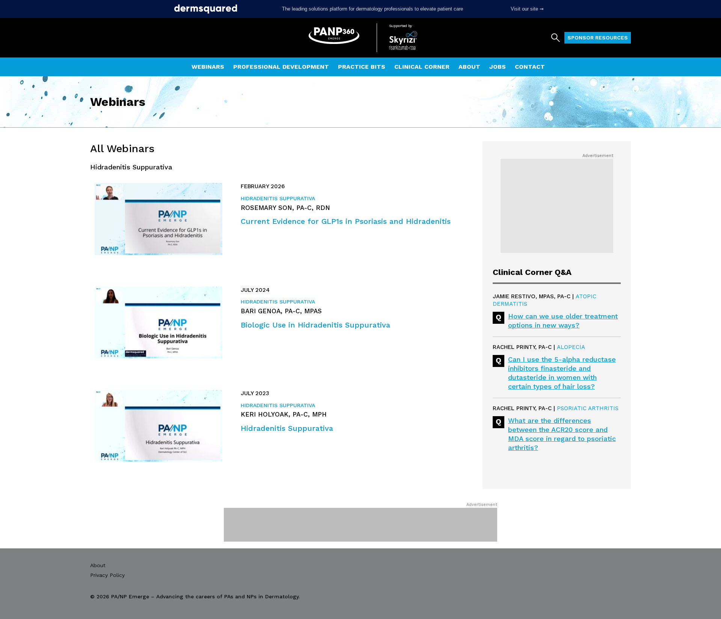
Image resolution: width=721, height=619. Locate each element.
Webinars (208, 66)
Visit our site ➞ (527, 9)
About (469, 66)
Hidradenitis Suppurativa (278, 198)
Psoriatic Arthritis (587, 408)
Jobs (497, 66)
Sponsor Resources (597, 38)
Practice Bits (361, 66)
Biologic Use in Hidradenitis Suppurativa (315, 324)
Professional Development (281, 66)
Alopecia (571, 347)
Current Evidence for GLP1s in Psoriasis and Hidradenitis (346, 221)
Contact (530, 66)
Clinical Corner (421, 66)
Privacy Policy (107, 575)
